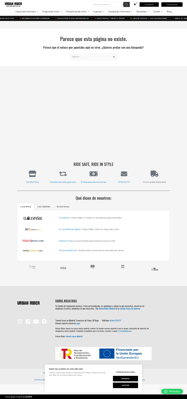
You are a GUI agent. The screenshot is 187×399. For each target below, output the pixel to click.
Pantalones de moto (76, 11)
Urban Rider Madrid (107, 308)
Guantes (97, 11)
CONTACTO (124, 182)
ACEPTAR (125, 385)
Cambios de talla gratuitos (63, 182)
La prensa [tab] (25, 206)
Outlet (156, 11)
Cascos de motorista (25, 11)
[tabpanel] (93, 235)
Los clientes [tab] (44, 206)
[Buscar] (126, 4)
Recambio (141, 11)
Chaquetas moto (50, 11)
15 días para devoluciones (93, 182)
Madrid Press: (65, 241)
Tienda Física (32, 182)
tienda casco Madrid (74, 336)
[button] (149, 4)
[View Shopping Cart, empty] (134, 4)
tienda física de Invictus (130, 308)
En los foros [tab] (63, 206)
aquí (78, 323)
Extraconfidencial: (68, 250)
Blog (169, 11)
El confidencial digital (70, 229)
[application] (36, 11)
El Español (64, 218)
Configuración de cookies (125, 372)
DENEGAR (125, 379)
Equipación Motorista (119, 11)
